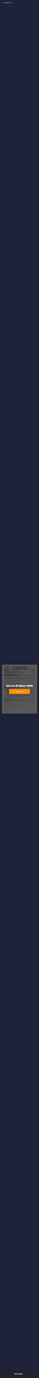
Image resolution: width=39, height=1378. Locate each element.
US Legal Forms (8, 2)
